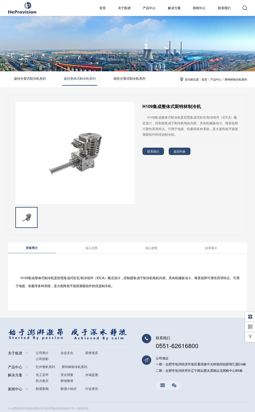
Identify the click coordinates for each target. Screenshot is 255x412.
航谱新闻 (42, 388)
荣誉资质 (91, 352)
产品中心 (149, 8)
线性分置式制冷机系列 (129, 78)
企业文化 (67, 352)
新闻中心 (199, 8)
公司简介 (42, 352)
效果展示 (211, 248)
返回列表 (179, 151)
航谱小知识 (68, 388)
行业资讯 (91, 388)
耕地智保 (67, 380)
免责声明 (82, 408)
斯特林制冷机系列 (74, 366)
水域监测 (91, 374)
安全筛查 (67, 374)
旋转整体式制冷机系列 (80, 78)
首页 (102, 8)
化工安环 (42, 374)
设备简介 (32, 247)
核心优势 (92, 248)
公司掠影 (42, 358)
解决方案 (174, 8)
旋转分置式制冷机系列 (30, 78)
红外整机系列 (45, 366)
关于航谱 (124, 8)
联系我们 (224, 8)
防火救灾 (42, 380)
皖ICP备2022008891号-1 (60, 408)
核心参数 (151, 248)
